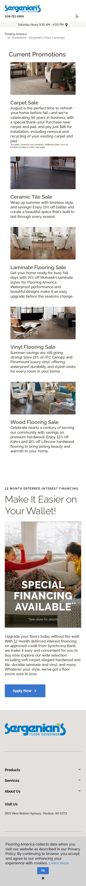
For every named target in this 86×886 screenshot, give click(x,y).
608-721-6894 (14, 16)
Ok (43, 870)
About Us (12, 791)
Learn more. (59, 863)
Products (12, 770)
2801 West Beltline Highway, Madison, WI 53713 (36, 813)
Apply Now (22, 691)
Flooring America (16, 34)
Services (12, 780)
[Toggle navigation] (77, 16)
